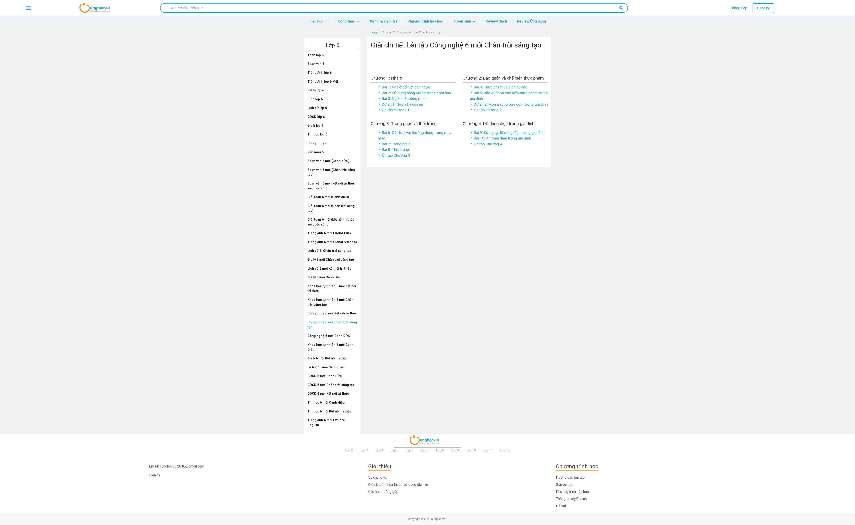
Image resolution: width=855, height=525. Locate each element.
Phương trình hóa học (425, 21)
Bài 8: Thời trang (395, 149)
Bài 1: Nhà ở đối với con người (406, 87)
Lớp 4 (379, 450)
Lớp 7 (425, 450)
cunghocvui (95, 9)
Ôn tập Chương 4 (488, 144)
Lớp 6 (409, 450)
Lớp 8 (440, 450)
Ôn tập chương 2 (488, 110)
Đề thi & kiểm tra (383, 21)
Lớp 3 (364, 450)
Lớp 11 (488, 450)
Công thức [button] (347, 21)
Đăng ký (763, 8)
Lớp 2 (349, 450)
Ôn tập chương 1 (396, 110)
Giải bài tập (565, 484)
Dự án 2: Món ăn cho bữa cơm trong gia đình (511, 104)
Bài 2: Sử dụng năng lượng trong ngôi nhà (416, 93)
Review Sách (496, 21)
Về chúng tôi (377, 477)
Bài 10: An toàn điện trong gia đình (502, 138)
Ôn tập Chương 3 (396, 155)
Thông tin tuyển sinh (571, 499)
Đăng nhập (739, 8)
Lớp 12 (505, 450)
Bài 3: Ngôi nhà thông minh (404, 98)
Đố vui (561, 506)
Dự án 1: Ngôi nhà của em (403, 104)
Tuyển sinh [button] (462, 21)
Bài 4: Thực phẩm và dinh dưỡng (500, 87)
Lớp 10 (471, 450)
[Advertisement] (459, 61)
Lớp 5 (394, 450)
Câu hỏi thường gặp (383, 492)
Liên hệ (154, 475)
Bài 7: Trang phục (396, 144)
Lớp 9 (455, 450)
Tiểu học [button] (316, 21)
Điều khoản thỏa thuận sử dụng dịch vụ (398, 484)
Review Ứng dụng (531, 21)
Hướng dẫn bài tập (570, 477)
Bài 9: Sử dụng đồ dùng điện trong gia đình (509, 132)
